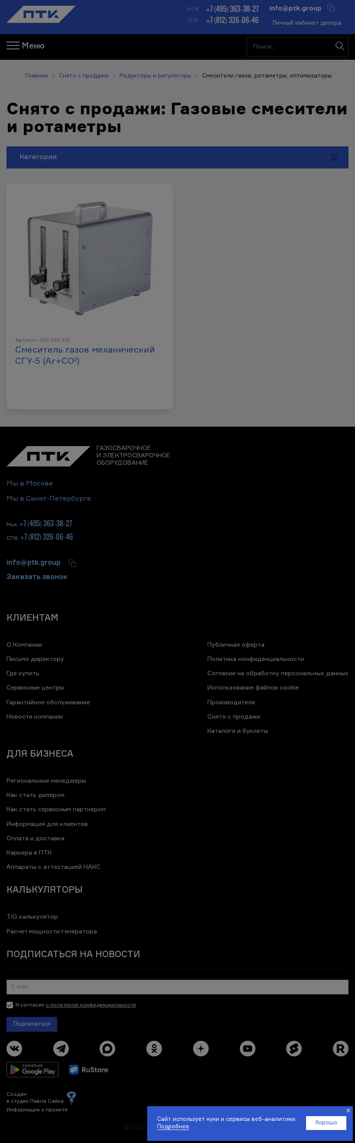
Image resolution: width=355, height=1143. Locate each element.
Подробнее (173, 1127)
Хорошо (326, 1123)
